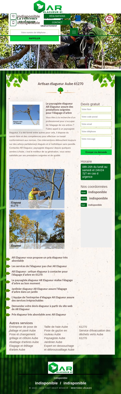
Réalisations (57, 16)
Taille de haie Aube (56, 326)
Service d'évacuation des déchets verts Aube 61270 (94, 334)
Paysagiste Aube (54, 338)
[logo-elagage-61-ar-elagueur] (48, 6)
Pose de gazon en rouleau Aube (55, 332)
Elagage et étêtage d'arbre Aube (21, 347)
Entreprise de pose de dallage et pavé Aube (23, 328)
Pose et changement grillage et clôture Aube (23, 336)
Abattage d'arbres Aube (24, 342)
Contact (57, 22)
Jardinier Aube (53, 342)
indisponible (28, 16)
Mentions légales (81, 388)
